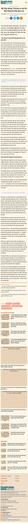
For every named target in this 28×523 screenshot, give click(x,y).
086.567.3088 (5, 513)
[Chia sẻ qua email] (21, 18)
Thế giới (17, 478)
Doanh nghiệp (4, 481)
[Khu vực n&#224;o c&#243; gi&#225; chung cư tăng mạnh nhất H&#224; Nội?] (5, 418)
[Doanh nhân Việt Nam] (7, 488)
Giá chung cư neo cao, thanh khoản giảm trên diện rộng (18, 332)
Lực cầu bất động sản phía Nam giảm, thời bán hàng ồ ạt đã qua (16, 450)
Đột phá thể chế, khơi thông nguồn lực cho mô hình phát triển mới (16, 456)
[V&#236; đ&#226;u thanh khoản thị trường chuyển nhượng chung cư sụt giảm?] (5, 317)
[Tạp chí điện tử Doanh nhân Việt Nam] (6, 2)
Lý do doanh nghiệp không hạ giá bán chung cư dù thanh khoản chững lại (18, 340)
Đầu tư (2, 483)
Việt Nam (17, 476)
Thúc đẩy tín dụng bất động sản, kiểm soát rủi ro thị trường (16, 461)
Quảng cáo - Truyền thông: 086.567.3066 (11, 519)
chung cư (13, 68)
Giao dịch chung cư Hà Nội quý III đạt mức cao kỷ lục (18, 433)
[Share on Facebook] (11, 18)
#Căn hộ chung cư (6, 306)
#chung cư (8, 303)
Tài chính (17, 481)
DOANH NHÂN (4, 478)
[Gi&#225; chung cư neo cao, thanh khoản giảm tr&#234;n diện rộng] (5, 333)
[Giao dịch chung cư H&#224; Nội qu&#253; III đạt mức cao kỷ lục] (5, 434)
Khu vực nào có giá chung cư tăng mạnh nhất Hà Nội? (18, 417)
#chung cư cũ (16, 303)
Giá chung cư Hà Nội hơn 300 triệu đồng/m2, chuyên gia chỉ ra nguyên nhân (19, 425)
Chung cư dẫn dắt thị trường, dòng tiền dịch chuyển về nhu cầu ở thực (18, 324)
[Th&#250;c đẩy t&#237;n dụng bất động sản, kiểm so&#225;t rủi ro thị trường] (3, 462)
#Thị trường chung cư (17, 306)
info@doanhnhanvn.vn (7, 515)
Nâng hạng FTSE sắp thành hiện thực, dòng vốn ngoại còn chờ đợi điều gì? (16, 444)
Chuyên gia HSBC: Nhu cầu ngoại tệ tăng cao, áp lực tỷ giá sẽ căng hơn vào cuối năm (17, 468)
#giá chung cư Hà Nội (6, 308)
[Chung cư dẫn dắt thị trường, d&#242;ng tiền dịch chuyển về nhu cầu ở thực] (5, 325)
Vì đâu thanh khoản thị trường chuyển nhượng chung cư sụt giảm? (19, 316)
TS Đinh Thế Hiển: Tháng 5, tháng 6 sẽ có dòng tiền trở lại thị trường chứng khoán (13, 286)
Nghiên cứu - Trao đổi (14, 6)
